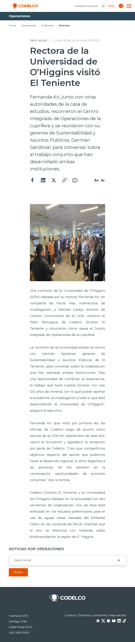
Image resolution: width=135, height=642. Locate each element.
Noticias (64, 25)
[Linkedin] (43, 180)
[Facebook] (32, 180)
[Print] (74, 180)
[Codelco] (24, 6)
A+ (96, 180)
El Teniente (47, 25)
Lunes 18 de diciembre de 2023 (76, 40)
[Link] (64, 180)
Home (12, 25)
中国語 (111, 6)
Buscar (18, 572)
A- (103, 180)
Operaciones (28, 25)
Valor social (38, 40)
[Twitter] (53, 180)
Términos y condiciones (92, 615)
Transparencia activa (86, 6)
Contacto (70, 615)
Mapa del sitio (117, 615)
